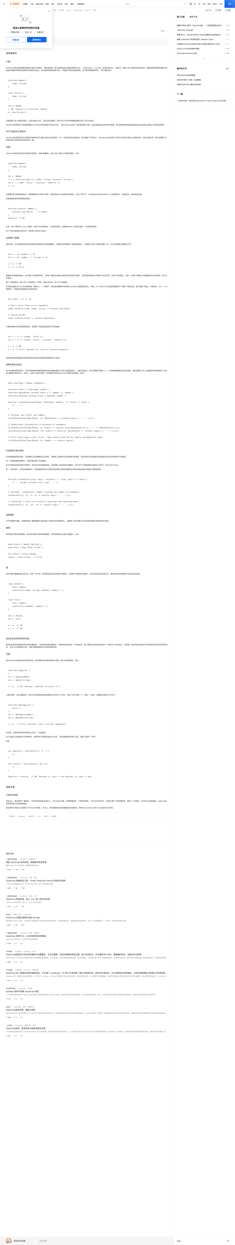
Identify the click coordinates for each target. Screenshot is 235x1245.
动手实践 (53, 10)
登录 (229, 4)
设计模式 (18, 951)
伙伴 (66, 4)
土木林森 (9, 1025)
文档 (203, 4)
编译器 (54, 816)
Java (39, 816)
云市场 (59, 4)
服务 (72, 4)
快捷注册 (15, 40)
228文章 (43, 1240)
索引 (35, 877)
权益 (47, 4)
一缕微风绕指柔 (11, 859)
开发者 (30, 988)
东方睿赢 (9, 970)
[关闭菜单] (4, 4)
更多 (227, 68)
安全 (30, 877)
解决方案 (39, 4)
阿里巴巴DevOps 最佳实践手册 (189, 84)
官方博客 (61, 10)
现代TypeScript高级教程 (186, 75)
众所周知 (9, 951)
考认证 (68, 10)
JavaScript (21, 816)
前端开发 (31, 816)
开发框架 (18, 970)
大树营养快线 (10, 988)
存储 (15, 914)
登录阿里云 (37, 39)
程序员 (46, 816)
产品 (32, 4)
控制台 (215, 4)
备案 (209, 4)
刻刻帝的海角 (19, 1241)
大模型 (25, 4)
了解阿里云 (80, 4)
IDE (35, 896)
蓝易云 (8, 914)
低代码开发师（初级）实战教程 (189, 80)
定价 (53, 4)
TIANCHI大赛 (77, 10)
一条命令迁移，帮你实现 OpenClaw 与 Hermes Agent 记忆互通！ (202, 100)
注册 (220, 4)
